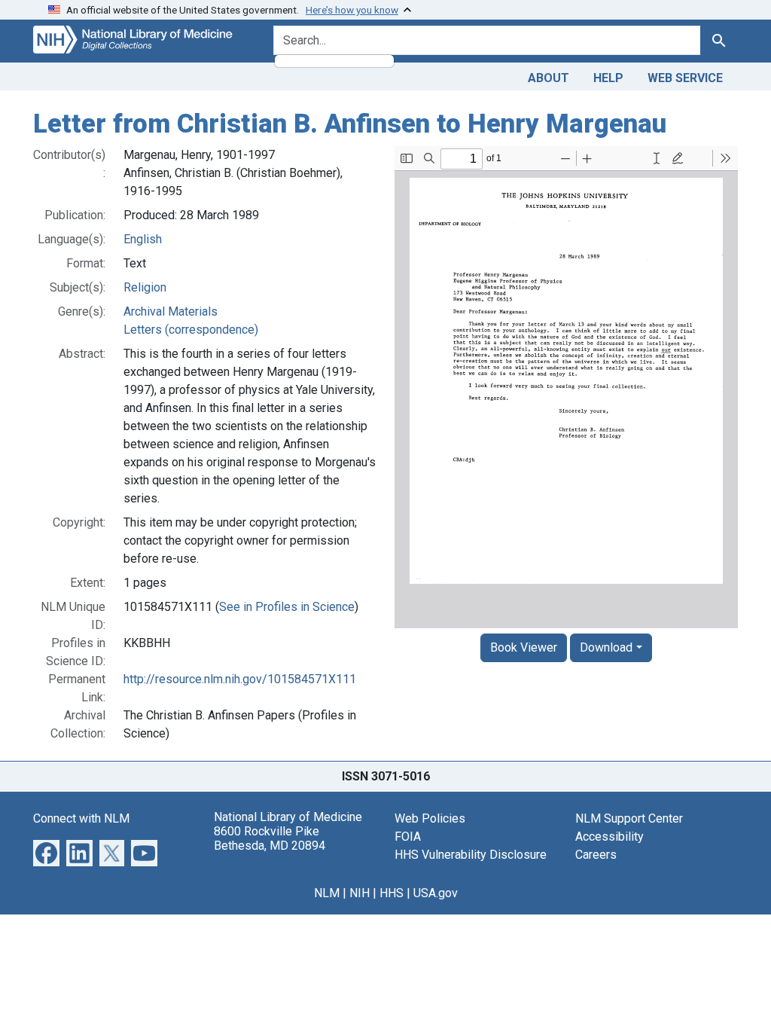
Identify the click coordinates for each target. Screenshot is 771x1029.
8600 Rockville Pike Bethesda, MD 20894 (269, 838)
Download (606, 647)
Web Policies (430, 818)
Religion (144, 287)
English (142, 239)
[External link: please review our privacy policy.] (46, 851)
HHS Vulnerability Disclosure (471, 854)
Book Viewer (523, 647)
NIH (359, 893)
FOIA (408, 836)
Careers (596, 854)
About (548, 78)
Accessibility (609, 836)
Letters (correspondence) (190, 329)
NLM (327, 893)
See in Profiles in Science (287, 607)
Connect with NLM (81, 818)
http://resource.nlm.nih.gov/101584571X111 (239, 679)
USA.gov (435, 893)
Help (608, 78)
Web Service (685, 78)
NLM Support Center (629, 818)
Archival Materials (170, 311)
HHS (391, 893)
